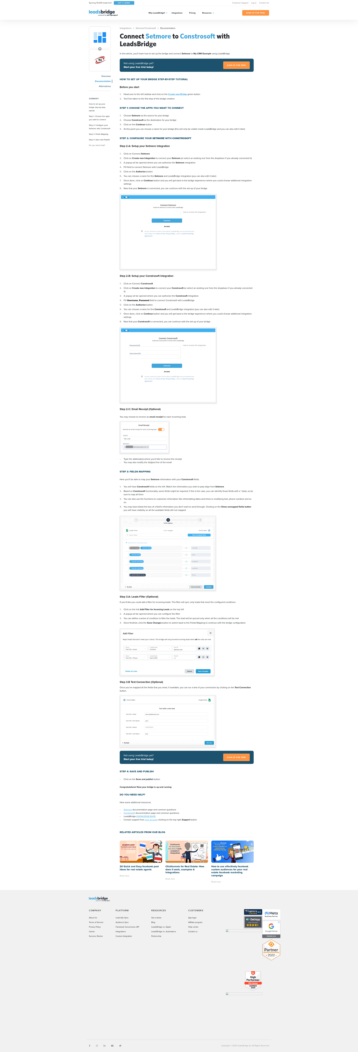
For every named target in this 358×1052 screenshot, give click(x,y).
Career (92, 931)
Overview (106, 76)
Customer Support (240, 2)
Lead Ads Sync (122, 917)
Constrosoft (129, 813)
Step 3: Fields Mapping (98, 134)
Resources (207, 12)
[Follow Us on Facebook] (89, 1045)
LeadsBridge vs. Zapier (161, 926)
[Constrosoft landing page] (100, 60)
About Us (93, 917)
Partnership (156, 936)
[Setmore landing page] (100, 37)
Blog (153, 922)
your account (151, 819)
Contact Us (264, 2)
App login (192, 917)
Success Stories (96, 936)
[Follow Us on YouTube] (112, 1045)
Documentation (103, 81)
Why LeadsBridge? (157, 12)
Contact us (192, 931)
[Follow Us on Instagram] (97, 1045)
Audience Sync (122, 922)
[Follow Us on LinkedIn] (104, 1045)
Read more (124, 875)
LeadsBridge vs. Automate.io (163, 931)
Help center (193, 926)
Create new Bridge (178, 94)
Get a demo (156, 917)
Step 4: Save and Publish (99, 139)
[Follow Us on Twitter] (120, 1045)
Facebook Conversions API (127, 926)
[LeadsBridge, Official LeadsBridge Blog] (103, 12)
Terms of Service (96, 922)
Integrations (177, 12)
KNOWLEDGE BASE (146, 816)
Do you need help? (97, 145)
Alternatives (105, 86)
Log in (253, 2)
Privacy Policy (95, 926)
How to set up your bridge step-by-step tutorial (97, 107)
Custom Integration (124, 936)
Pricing (192, 12)
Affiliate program (195, 922)
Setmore (128, 809)
